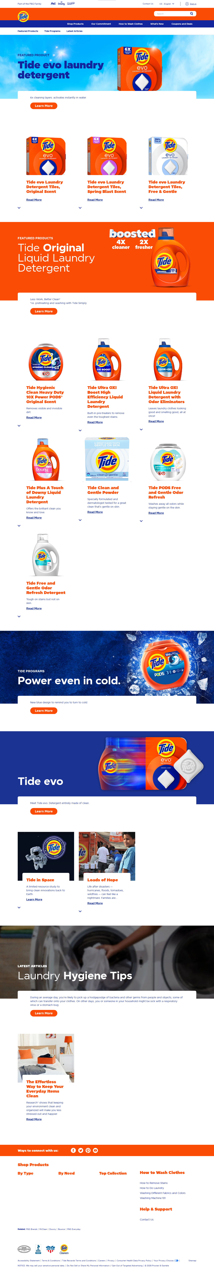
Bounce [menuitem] (61, 1229)
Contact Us (148, 4)
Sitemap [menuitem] (192, 1261)
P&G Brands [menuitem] (31, 1229)
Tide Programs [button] (52, 31)
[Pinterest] (88, 1150)
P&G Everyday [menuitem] (74, 1229)
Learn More (44, 106)
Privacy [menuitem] (111, 1261)
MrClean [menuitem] (43, 1229)
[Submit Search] (191, 13)
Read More (34, 199)
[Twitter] (80, 1150)
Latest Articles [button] (74, 31)
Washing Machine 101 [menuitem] (152, 1198)
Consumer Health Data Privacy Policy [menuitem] (134, 1261)
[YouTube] (95, 1150)
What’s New (157, 24)
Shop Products (75, 24)
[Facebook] (73, 1150)
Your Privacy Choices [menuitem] (164, 1261)
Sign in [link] (193, 4)
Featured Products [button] (28, 31)
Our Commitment (101, 24)
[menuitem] (75, 23)
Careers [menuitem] (101, 1261)
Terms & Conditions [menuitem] (51, 1261)
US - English (165, 4)
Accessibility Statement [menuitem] (29, 1261)
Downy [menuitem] (52, 1229)
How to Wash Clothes (131, 24)
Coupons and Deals (182, 24)
